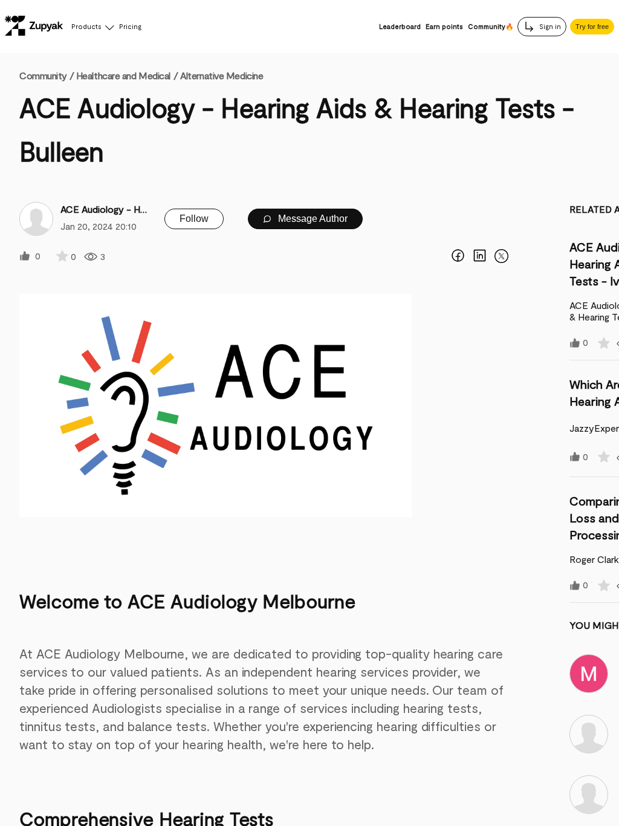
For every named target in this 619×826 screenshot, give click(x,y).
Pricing (130, 26)
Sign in (549, 26)
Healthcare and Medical (123, 75)
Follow (194, 218)
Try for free (592, 26)
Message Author (312, 218)
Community (46, 75)
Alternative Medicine (221, 75)
